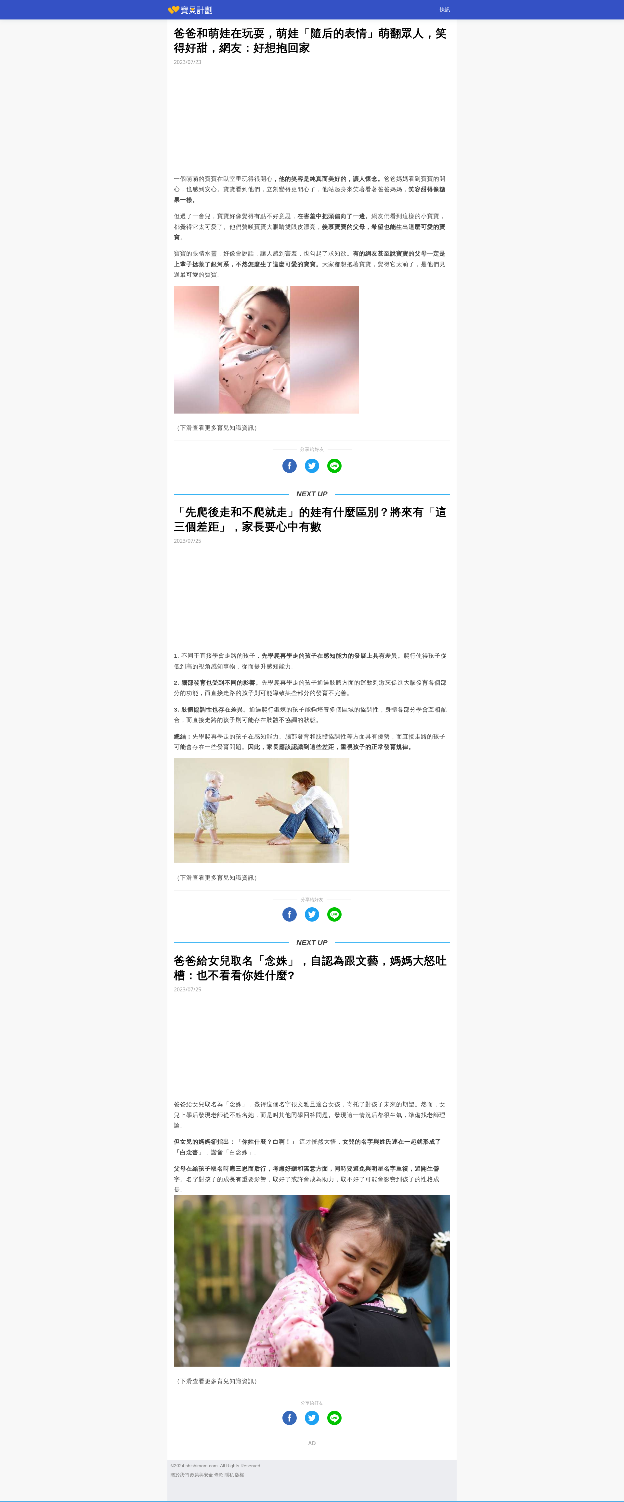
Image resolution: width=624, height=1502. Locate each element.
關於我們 (180, 1474)
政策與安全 (201, 1474)
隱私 (229, 1474)
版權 (239, 1474)
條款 (218, 1474)
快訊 (445, 9)
